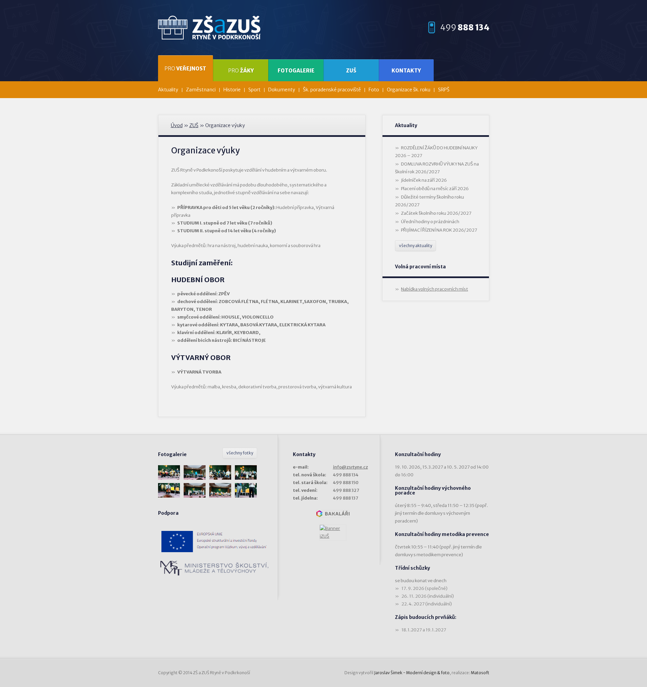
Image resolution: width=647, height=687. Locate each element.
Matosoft (480, 672)
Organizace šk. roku (408, 90)
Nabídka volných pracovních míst (434, 289)
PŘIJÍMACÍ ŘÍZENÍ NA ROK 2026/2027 (439, 230)
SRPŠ (444, 90)
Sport (254, 90)
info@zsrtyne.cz (350, 467)
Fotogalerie (296, 70)
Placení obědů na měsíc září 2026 (435, 188)
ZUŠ (351, 70)
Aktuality (168, 90)
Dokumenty (281, 90)
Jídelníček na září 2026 (424, 180)
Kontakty (406, 70)
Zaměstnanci (201, 90)
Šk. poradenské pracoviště (332, 90)
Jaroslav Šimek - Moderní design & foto (412, 672)
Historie (232, 90)
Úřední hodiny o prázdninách (430, 222)
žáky (241, 70)
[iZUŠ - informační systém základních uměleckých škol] (333, 533)
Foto (374, 90)
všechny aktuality (415, 245)
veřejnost (185, 68)
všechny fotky (239, 452)
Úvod (177, 125)
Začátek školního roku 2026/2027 (436, 213)
